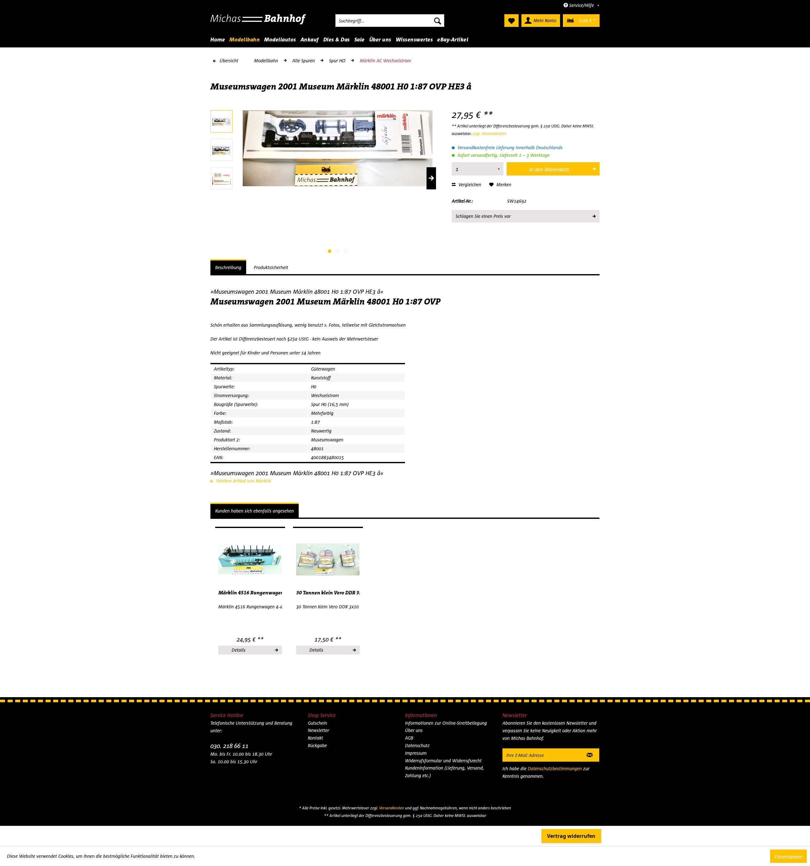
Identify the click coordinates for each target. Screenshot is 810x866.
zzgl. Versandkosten (490, 133)
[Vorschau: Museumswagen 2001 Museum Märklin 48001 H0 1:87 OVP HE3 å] (221, 121)
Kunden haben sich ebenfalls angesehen (254, 510)
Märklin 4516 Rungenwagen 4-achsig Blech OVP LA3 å (250, 593)
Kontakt (315, 737)
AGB (409, 737)
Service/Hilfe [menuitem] (581, 5)
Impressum (416, 753)
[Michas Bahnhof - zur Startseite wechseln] (258, 22)
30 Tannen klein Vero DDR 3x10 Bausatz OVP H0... (328, 593)
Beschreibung (228, 267)
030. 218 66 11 (229, 745)
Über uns (414, 730)
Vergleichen (469, 184)
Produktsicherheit (271, 267)
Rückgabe (317, 745)
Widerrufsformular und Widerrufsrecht (443, 760)
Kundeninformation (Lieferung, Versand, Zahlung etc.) (444, 771)
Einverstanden (788, 856)
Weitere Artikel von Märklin (243, 480)
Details (239, 650)
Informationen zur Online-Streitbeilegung (446, 723)
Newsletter (318, 730)
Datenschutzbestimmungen (555, 768)
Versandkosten (391, 808)
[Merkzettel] (511, 20)
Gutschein (317, 723)
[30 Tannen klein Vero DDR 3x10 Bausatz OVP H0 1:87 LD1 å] (328, 559)
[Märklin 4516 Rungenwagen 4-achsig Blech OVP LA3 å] (250, 559)
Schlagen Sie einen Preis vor (483, 216)
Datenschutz (417, 745)
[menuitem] (389, 20)
